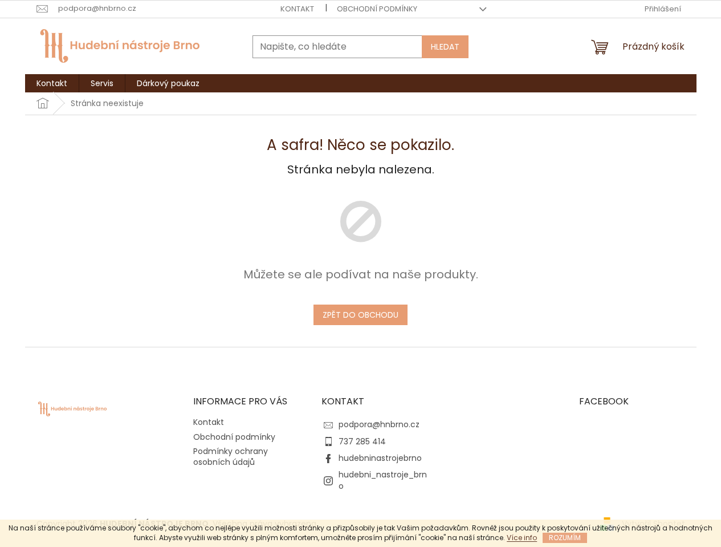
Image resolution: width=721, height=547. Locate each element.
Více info (522, 537)
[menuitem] (52, 83)
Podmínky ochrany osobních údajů (230, 456)
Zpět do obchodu (360, 315)
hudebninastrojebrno (380, 458)
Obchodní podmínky (377, 8)
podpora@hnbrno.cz (379, 424)
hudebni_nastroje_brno (383, 480)
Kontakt (297, 8)
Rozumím (565, 537)
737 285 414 (362, 441)
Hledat (445, 46)
